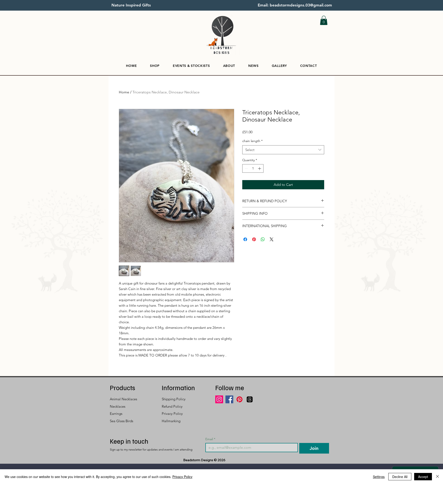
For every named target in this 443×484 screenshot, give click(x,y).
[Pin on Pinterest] (254, 239)
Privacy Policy (182, 476)
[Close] (437, 476)
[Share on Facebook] (245, 239)
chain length (252, 141)
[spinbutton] (253, 168)
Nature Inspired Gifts (131, 5)
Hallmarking (171, 421)
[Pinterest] (239, 399)
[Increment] (260, 168)
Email (210, 439)
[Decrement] (246, 168)
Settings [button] (379, 476)
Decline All (399, 476)
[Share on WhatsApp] (263, 239)
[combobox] (283, 149)
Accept (423, 476)
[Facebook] (229, 399)
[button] (324, 20)
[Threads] (250, 399)
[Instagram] (219, 399)
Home (124, 92)
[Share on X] (271, 239)
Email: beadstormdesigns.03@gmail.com (295, 5)
